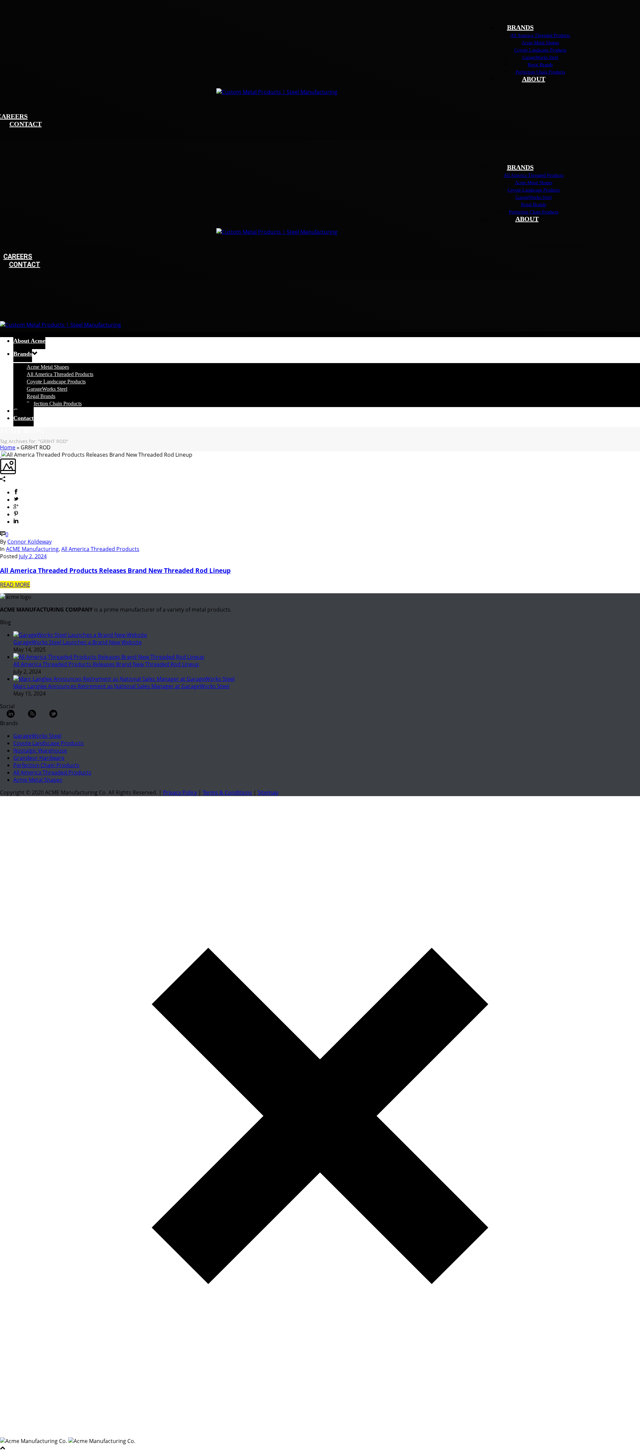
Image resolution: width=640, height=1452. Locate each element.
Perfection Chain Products (540, 72)
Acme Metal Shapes (540, 42)
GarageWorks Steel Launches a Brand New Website (77, 642)
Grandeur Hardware (38, 757)
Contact (23, 418)
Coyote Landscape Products (540, 50)
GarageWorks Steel (540, 57)
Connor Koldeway (29, 541)
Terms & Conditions (227, 792)
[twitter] (53, 716)
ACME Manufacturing (32, 549)
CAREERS (17, 256)
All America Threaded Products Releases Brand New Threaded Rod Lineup (115, 570)
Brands (22, 353)
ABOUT (533, 79)
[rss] (32, 716)
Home (7, 447)
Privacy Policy (180, 792)
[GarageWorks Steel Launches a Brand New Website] (80, 635)
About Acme (29, 340)
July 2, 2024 (33, 556)
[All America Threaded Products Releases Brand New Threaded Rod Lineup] (0, 454)
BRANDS (520, 27)
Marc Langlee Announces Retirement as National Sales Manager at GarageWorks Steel (121, 686)
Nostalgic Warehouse (40, 750)
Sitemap (268, 792)
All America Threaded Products (540, 35)
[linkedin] (11, 716)
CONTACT (25, 124)
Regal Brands (540, 64)
